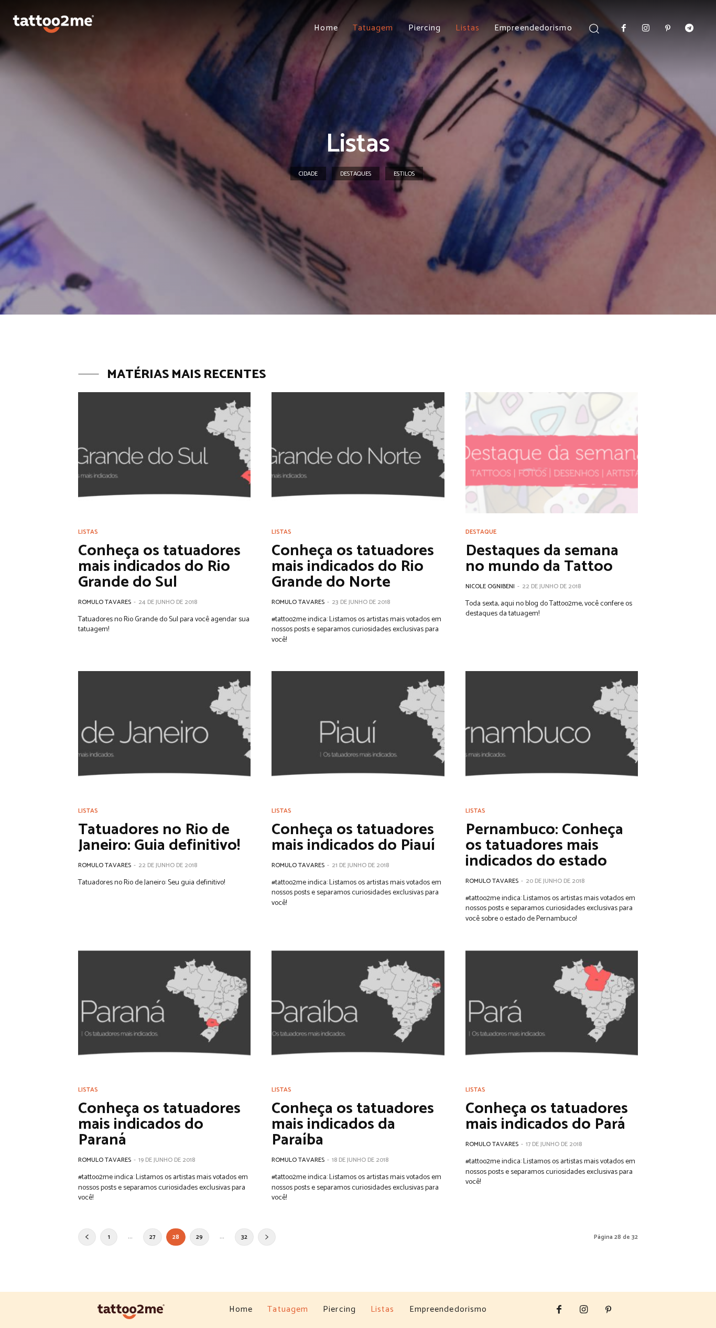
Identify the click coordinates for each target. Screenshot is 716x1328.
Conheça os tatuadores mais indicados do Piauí (353, 837)
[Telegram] (689, 29)
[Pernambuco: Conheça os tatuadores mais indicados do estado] (551, 731)
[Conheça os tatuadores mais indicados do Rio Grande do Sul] (164, 452)
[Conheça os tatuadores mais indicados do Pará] (551, 1011)
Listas (88, 532)
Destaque (480, 532)
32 (244, 1237)
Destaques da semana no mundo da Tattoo (542, 558)
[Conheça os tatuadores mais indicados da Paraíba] (358, 1011)
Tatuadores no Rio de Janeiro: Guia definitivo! (159, 837)
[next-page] (267, 1237)
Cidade (308, 174)
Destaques (355, 174)
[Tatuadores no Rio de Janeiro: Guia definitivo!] (164, 731)
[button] (594, 28)
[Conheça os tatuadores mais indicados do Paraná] (164, 1011)
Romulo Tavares (104, 602)
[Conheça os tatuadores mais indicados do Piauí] (358, 731)
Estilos (404, 174)
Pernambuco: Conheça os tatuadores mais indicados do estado (544, 845)
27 (152, 1237)
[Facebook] (624, 29)
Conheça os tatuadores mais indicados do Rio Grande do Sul (159, 566)
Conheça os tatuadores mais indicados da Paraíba (353, 1124)
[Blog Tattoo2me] (53, 21)
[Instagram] (646, 29)
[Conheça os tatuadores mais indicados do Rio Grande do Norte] (358, 452)
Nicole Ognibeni (490, 586)
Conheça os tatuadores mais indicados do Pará (546, 1116)
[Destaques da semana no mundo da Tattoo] (551, 452)
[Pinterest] (668, 29)
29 (199, 1237)
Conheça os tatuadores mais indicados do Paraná (159, 1124)
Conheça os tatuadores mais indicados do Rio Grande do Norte (353, 566)
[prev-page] (87, 1237)
